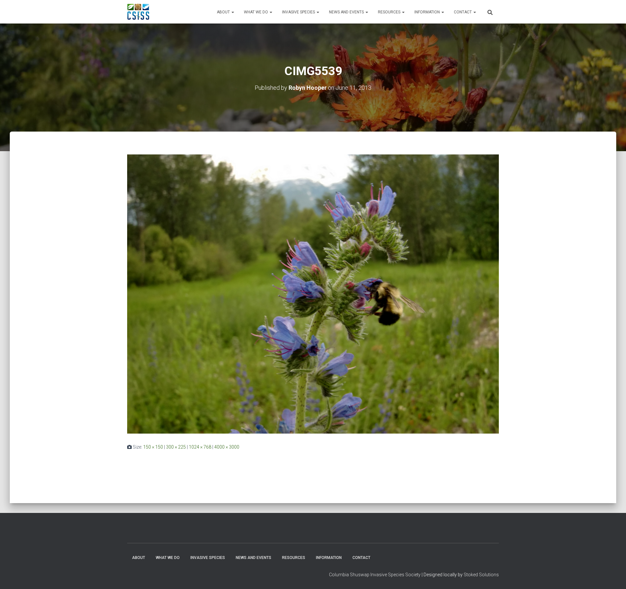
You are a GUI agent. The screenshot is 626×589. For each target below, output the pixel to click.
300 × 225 (176, 447)
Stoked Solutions (481, 574)
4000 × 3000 (226, 447)
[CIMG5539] (313, 293)
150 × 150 (153, 447)
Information (427, 12)
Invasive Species (299, 12)
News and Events (347, 12)
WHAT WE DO (256, 12)
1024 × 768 (200, 447)
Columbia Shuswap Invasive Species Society (375, 574)
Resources (389, 12)
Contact (463, 12)
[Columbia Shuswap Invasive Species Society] (138, 12)
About (224, 12)
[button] (232, 12)
